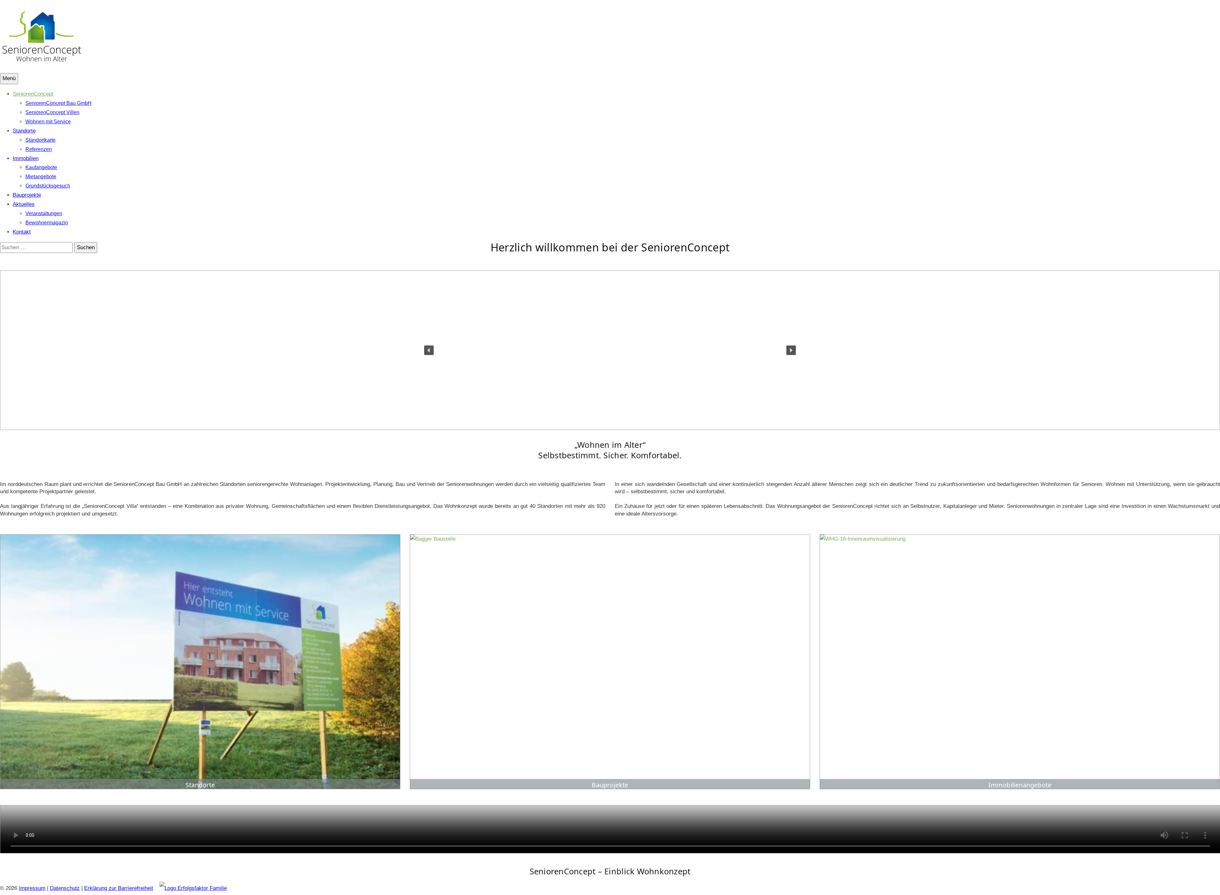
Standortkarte (40, 140)
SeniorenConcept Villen (52, 112)
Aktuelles (24, 204)
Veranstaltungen (43, 213)
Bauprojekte (27, 195)
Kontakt (22, 232)
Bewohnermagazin (46, 222)
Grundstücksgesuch (47, 185)
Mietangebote (40, 176)
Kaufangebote (41, 167)
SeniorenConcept (33, 94)
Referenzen (38, 149)
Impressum (32, 888)
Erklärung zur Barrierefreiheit (118, 888)
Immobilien (25, 158)
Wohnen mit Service (48, 121)
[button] (429, 350)
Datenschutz (65, 888)
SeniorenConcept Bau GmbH (58, 103)
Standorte (24, 131)
